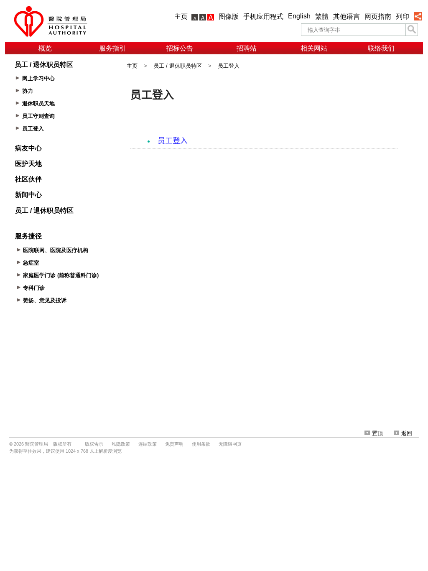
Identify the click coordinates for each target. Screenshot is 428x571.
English (299, 16)
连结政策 (147, 443)
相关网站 (314, 48)
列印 (402, 16)
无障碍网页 (230, 443)
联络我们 (381, 48)
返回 (406, 433)
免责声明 (174, 443)
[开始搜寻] (411, 29)
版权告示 (94, 443)
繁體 (322, 16)
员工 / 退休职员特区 (177, 66)
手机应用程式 (263, 16)
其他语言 (346, 16)
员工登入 (228, 66)
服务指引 (112, 48)
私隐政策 (121, 443)
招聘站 (247, 48)
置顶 (377, 433)
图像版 (229, 16)
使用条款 (201, 443)
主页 (181, 16)
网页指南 (377, 16)
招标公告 (179, 48)
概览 (45, 48)
